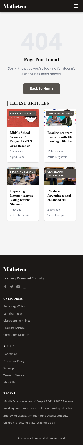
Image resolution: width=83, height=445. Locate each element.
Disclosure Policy (14, 361)
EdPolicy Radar (12, 313)
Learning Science (14, 328)
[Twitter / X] (12, 287)
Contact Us (10, 354)
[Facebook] (5, 287)
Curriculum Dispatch (16, 335)
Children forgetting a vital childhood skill (59, 195)
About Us (9, 382)
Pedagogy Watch (14, 306)
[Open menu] (76, 6)
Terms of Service (13, 375)
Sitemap (8, 368)
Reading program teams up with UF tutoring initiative (59, 137)
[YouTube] (18, 287)
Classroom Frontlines (16, 320)
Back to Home (41, 88)
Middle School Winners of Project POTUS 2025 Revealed (21, 139)
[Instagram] (24, 287)
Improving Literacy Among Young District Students (21, 197)
